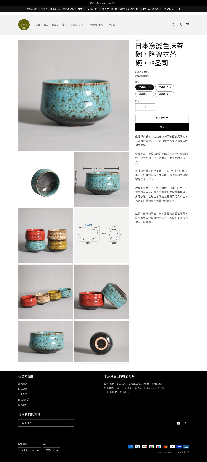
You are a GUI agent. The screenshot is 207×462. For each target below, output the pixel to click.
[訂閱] (70, 423)
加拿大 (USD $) (28, 450)
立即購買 (162, 127)
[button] (78, 25)
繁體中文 (50, 450)
